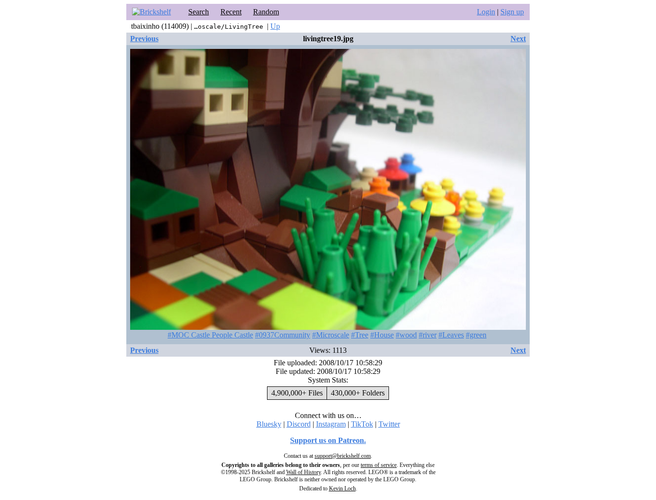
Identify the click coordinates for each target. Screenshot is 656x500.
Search (198, 12)
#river (428, 335)
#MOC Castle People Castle (210, 335)
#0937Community (282, 335)
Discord (299, 424)
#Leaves (451, 335)
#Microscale (330, 335)
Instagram (331, 424)
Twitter (389, 424)
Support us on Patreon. (328, 440)
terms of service (379, 465)
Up (275, 26)
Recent (231, 12)
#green (476, 335)
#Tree (359, 335)
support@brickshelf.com (343, 456)
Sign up (512, 12)
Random (266, 12)
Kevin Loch (342, 488)
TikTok (362, 424)
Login (486, 12)
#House (382, 335)
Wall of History (303, 472)
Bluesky (268, 424)
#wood (406, 335)
